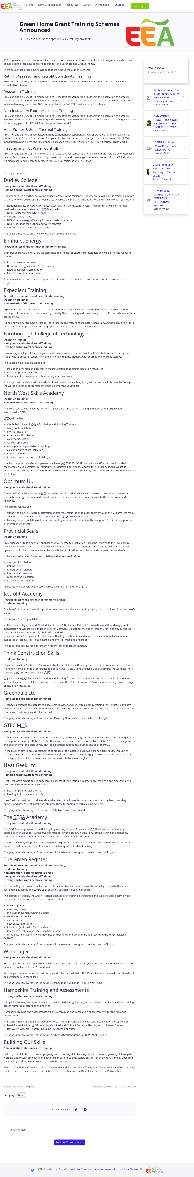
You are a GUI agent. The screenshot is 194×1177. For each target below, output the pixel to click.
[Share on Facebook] (85, 1109)
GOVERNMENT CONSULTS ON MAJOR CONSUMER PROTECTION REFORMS (166, 198)
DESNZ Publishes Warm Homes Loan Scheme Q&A (166, 146)
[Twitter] (33, 1170)
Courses (119, 4)
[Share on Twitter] (76, 1109)
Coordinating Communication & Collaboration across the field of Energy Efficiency (103, 1169)
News (21, 1095)
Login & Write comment (69, 1142)
